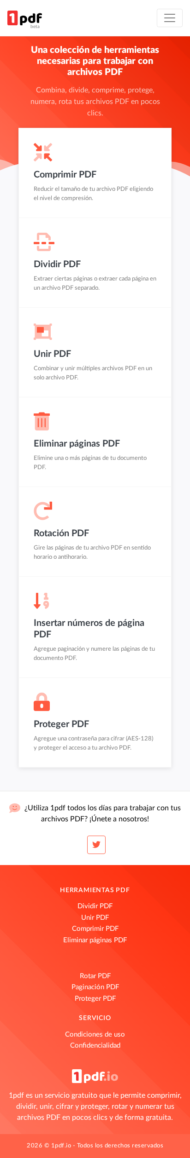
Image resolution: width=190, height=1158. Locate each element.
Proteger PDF (95, 998)
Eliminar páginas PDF (95, 940)
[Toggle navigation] (170, 18)
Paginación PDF (95, 987)
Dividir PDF (95, 906)
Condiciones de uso (95, 1034)
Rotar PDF (95, 976)
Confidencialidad (95, 1045)
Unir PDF (95, 917)
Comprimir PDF (95, 928)
